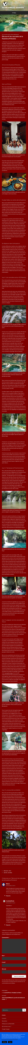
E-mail (4, 962)
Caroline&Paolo (14, 34)
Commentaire (5, 937)
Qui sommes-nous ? (6, 1026)
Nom (3, 955)
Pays (10, 870)
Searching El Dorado (13, 8)
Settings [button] (4, 1042)
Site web (4, 969)
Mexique (6, 870)
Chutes (6, 872)
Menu (14, 12)
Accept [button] (10, 1042)
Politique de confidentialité (8, 1023)
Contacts (4, 1018)
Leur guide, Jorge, (9, 673)
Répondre (8, 895)
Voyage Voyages (6, 1029)
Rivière (10, 872)
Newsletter (4, 1021)
